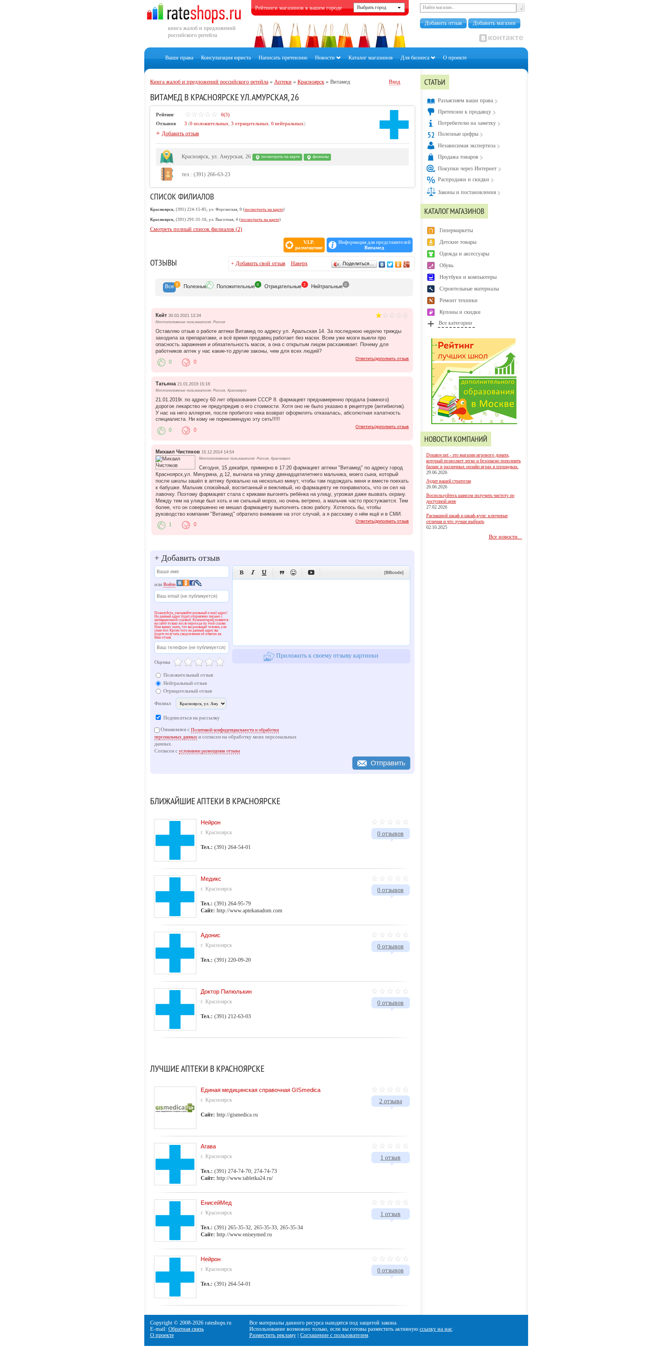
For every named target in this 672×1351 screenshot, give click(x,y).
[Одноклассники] (398, 264)
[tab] (169, 287)
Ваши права (179, 58)
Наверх (299, 263)
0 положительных (209, 123)
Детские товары (457, 242)
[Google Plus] (406, 264)
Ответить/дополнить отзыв (382, 358)
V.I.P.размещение (309, 245)
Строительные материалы (469, 289)
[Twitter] (390, 264)
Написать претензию (283, 58)
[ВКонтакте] (382, 264)
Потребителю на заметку (467, 123)
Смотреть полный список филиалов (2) (196, 229)
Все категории (455, 323)
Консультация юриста (226, 58)
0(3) (224, 114)
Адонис (210, 935)
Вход (394, 82)
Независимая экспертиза (466, 146)
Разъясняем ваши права (465, 100)
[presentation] (169, 287)
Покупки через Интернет (467, 169)
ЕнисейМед (216, 1202)
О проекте (455, 58)
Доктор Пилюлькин (226, 991)
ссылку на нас (436, 1329)
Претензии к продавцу (464, 112)
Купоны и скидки (460, 312)
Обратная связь (186, 1329)
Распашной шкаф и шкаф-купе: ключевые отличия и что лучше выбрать (467, 518)
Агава (208, 1146)
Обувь (446, 265)
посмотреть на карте (280, 156)
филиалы (320, 156)
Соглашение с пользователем (334, 1335)
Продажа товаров (458, 157)
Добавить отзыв (443, 23)
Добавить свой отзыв (260, 263)
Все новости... (505, 537)
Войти (169, 584)
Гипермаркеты (456, 230)
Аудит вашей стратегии (448, 481)
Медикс (211, 878)
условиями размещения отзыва (209, 751)
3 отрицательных (250, 123)
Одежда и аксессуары (464, 254)
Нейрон (210, 822)
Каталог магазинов (370, 58)
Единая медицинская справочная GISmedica (260, 1090)
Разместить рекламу (272, 1335)
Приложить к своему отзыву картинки (326, 655)
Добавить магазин (494, 23)
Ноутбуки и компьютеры (468, 277)
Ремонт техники (458, 300)
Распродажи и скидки (463, 179)
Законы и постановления (467, 192)
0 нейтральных (287, 123)
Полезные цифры (458, 134)
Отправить (388, 763)
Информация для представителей (374, 245)
